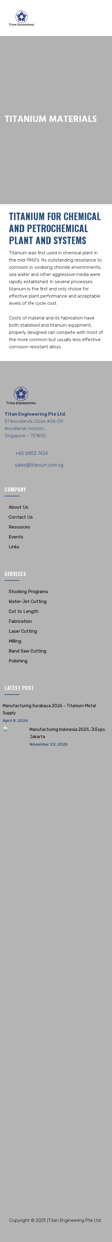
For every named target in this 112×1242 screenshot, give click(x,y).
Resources (19, 527)
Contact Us (21, 517)
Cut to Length (24, 611)
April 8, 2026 (15, 720)
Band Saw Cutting (27, 651)
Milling (15, 641)
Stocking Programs (28, 591)
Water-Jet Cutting (28, 601)
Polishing (18, 661)
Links (14, 547)
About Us (18, 507)
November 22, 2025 (48, 744)
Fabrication (20, 621)
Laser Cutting (23, 631)
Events (16, 537)
